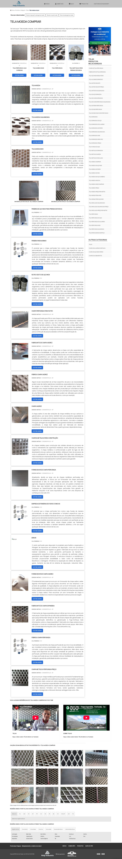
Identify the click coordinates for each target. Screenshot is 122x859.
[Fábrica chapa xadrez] (20, 390)
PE (49, 814)
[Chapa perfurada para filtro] (20, 327)
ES (28, 814)
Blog (72, 4)
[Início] (18, 4)
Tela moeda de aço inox (95, 165)
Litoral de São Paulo (70, 829)
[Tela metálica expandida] (47, 758)
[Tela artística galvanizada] (47, 777)
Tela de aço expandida (95, 94)
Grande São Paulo (58, 829)
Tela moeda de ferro (95, 169)
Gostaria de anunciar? (101, 4)
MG (24, 814)
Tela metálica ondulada (96, 158)
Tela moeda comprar (95, 162)
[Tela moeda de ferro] (96, 777)
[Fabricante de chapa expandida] (20, 621)
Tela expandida (93, 117)
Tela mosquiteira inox (95, 195)
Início (47, 4)
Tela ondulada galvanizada (66, 15)
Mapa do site (89, 846)
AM (69, 814)
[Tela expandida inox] (47, 795)
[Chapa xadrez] (20, 422)
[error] (14, 539)
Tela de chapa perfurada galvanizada (35, 15)
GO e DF (63, 814)
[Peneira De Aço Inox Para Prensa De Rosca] (20, 225)
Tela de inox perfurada (52, 15)
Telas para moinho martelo (96, 233)
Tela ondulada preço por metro (98, 210)
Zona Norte (24, 829)
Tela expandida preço (95, 143)
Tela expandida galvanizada (97, 132)
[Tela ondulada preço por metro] (72, 777)
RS (45, 814)
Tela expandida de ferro (96, 128)
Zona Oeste (33, 829)
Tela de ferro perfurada (96, 105)
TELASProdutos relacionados (95, 61)
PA (73, 814)
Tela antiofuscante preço (96, 87)
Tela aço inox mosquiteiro (96, 75)
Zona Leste (48, 829)
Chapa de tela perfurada (96, 68)
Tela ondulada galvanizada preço (98, 206)
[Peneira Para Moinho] (20, 256)
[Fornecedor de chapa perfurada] (20, 485)
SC (41, 814)
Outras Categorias (98, 240)
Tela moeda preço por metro (97, 191)
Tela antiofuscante (94, 83)
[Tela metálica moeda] (72, 795)
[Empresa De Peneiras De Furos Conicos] (20, 519)
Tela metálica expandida (96, 150)
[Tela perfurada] (22, 795)
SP (32, 814)
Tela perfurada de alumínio (97, 221)
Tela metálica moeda (95, 154)
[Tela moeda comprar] (28, 190)
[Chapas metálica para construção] (20, 454)
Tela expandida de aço (95, 120)
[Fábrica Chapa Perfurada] (20, 653)
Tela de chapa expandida (96, 98)
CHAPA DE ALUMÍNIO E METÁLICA (97, 248)
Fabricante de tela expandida (97, 72)
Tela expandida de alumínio (96, 124)
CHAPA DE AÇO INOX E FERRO (96, 252)
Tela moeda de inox (94, 173)
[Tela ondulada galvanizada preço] (22, 777)
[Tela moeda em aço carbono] (72, 758)
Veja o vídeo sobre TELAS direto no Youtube (25, 737)
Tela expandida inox (94, 135)
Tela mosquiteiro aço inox (96, 199)
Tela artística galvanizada (96, 90)
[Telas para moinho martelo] (96, 795)
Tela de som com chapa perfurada (98, 113)
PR (37, 814)
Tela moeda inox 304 (94, 180)
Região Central (15, 829)
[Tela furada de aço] (96, 758)
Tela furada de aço (94, 147)
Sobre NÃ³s (71, 846)
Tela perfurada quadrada (96, 229)
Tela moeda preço (94, 188)
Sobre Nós (60, 4)
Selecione (14, 814)
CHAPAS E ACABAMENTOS (95, 255)
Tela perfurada (93, 214)
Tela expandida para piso (96, 139)
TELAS (90, 244)
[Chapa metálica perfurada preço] (20, 685)
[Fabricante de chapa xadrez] (20, 358)
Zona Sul (41, 829)
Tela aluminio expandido (96, 79)
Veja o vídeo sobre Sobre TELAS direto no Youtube (78, 737)
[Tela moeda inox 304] (22, 758)
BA (53, 814)
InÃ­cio (64, 846)
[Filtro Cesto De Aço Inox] (20, 290)
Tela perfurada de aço (95, 218)
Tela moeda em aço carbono (97, 176)
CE (57, 814)
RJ (20, 814)
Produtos (84, 4)
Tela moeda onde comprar (96, 184)
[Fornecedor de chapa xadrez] (20, 590)
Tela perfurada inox (94, 225)
